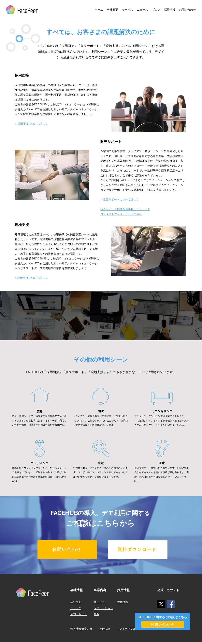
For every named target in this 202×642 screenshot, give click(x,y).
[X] (161, 604)
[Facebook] (171, 604)
